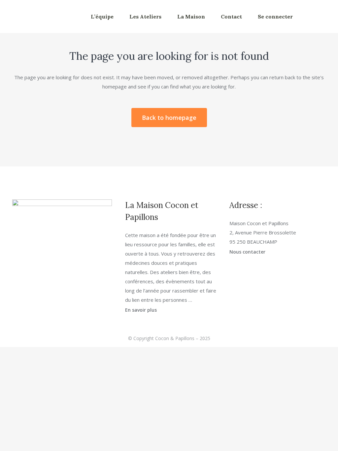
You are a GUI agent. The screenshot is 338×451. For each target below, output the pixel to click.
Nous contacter (247, 252)
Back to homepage (169, 117)
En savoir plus (141, 310)
